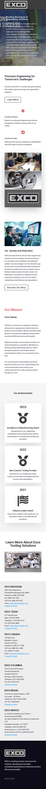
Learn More (13, 99)
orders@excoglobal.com (18, 603)
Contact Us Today (11, 606)
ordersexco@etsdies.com (19, 653)
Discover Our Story (16, 287)
